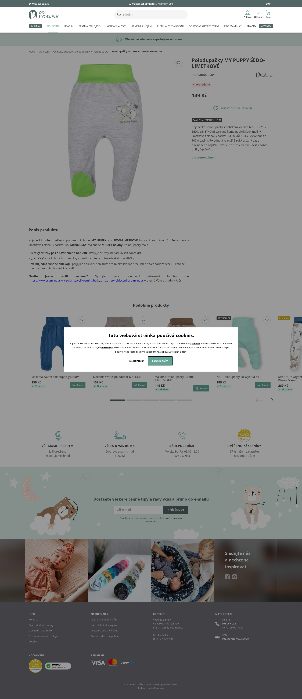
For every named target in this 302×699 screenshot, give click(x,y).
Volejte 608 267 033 (142, 3)
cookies (196, 343)
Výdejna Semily (40, 3)
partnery (106, 347)
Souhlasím (160, 361)
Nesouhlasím (136, 360)
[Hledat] (119, 14)
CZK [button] (268, 4)
